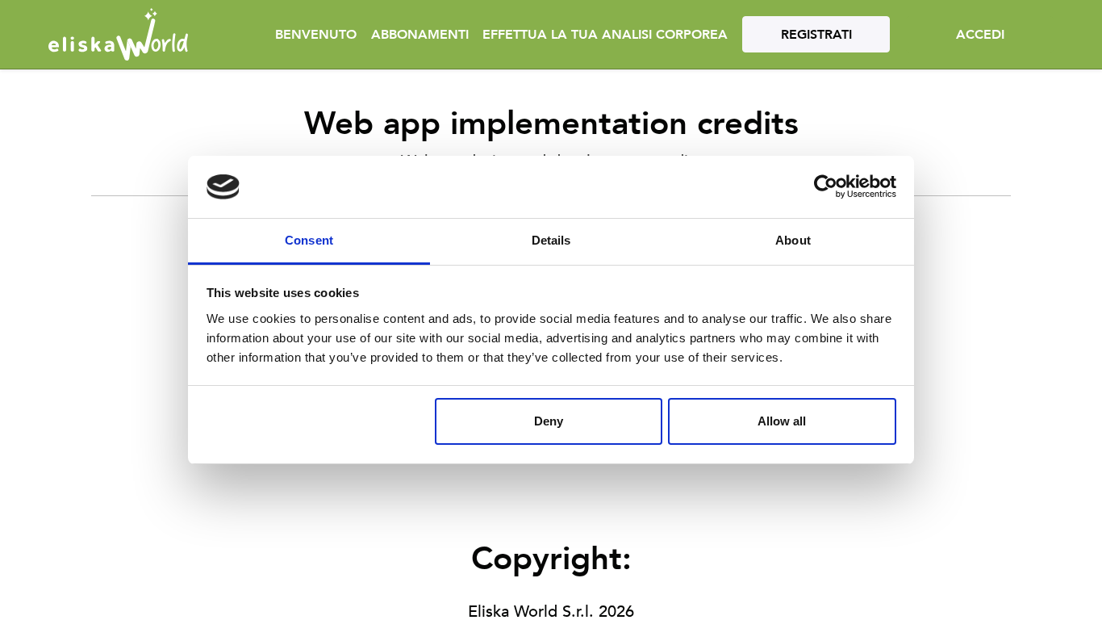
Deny (548, 421)
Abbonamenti (420, 35)
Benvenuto (316, 35)
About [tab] (793, 240)
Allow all (782, 421)
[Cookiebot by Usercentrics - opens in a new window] (825, 187)
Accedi (980, 35)
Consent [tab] (309, 240)
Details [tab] (551, 240)
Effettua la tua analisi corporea (605, 35)
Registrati (816, 35)
